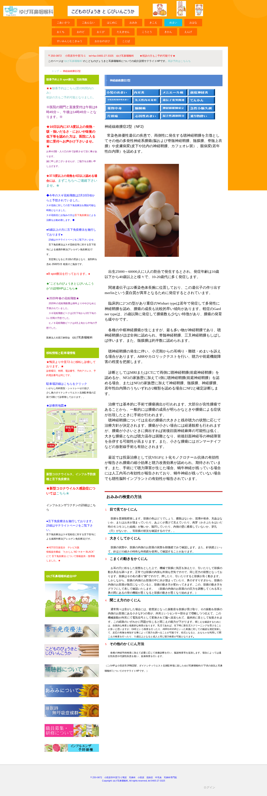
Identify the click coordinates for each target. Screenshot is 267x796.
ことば (126, 41)
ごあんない (88, 22)
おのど (80, 31)
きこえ (153, 22)
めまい (173, 22)
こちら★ (62, 493)
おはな (193, 22)
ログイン (209, 787)
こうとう (147, 31)
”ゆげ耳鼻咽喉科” (73, 61)
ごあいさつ (63, 22)
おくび (100, 31)
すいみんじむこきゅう (69, 41)
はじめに (112, 22)
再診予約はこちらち (179, 61)
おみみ (133, 22)
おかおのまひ (102, 41)
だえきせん (123, 31)
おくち (60, 31)
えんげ (188, 31)
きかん (168, 31)
